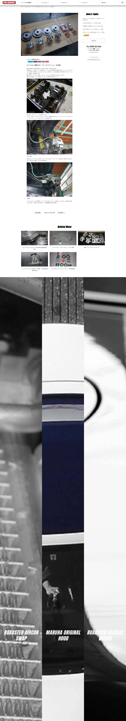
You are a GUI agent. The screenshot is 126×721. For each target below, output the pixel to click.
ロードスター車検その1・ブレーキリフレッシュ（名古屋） (44, 65)
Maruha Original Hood (63, 635)
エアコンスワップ (21, 642)
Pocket (47, 61)
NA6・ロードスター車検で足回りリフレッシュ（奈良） (94, 32)
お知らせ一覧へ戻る (49, 212)
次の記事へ (61, 212)
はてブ (43, 61)
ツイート (31, 61)
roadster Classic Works (105, 635)
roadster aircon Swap (21, 635)
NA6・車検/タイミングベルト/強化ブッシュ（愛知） (94, 29)
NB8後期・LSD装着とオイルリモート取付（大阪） (93, 26)
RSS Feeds (86, 35)
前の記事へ (38, 212)
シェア (36, 61)
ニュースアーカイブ (93, 57)
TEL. (93, 47)
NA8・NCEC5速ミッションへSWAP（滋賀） (92, 23)
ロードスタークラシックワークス (105, 642)
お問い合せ (94, 40)
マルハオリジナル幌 (63, 642)
